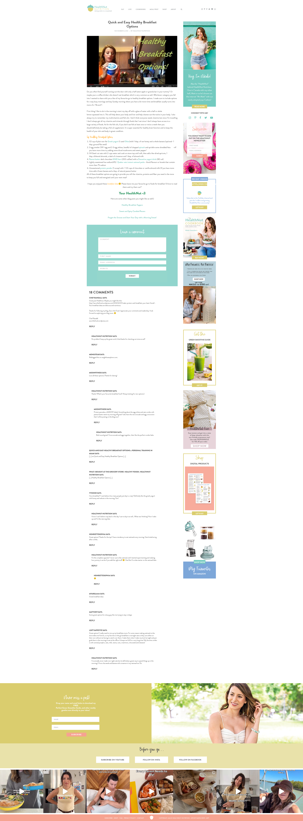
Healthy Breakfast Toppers (132, 205)
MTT (207, 818)
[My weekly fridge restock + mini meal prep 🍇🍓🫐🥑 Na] (65, 791)
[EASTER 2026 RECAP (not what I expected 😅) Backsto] (194, 791)
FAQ (121, 818)
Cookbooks (141, 9)
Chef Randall (95, 298)
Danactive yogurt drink (147, 159)
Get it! (200, 385)
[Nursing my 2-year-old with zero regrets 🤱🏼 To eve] (108, 791)
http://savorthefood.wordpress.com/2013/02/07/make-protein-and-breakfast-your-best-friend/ (122, 303)
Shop (165, 9)
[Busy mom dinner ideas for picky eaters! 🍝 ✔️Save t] (21, 791)
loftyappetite (95, 630)
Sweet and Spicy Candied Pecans (132, 211)
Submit (199, 156)
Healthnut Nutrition (101, 336)
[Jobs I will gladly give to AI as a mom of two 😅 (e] (238, 791)
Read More (199, 106)
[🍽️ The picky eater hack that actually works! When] (151, 791)
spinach (142, 147)
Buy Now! (199, 257)
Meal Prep (154, 9)
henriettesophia (97, 534)
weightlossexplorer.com (109, 357)
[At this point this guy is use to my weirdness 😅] (281, 791)
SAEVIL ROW (200, 818)
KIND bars (117, 159)
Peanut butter (94, 159)
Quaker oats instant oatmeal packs (131, 162)
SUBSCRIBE (76, 734)
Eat (122, 9)
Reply (92, 326)
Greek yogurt (113, 141)
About (173, 9)
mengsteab (94, 354)
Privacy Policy (130, 818)
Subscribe (108, 818)
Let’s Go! (200, 207)
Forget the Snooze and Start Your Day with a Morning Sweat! (132, 217)
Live (130, 9)
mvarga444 (94, 593)
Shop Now (199, 562)
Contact (140, 818)
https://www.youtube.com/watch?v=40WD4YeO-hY (199, 184)
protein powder (106, 168)
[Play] (132, 61)
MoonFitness (95, 372)
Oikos (127, 141)
